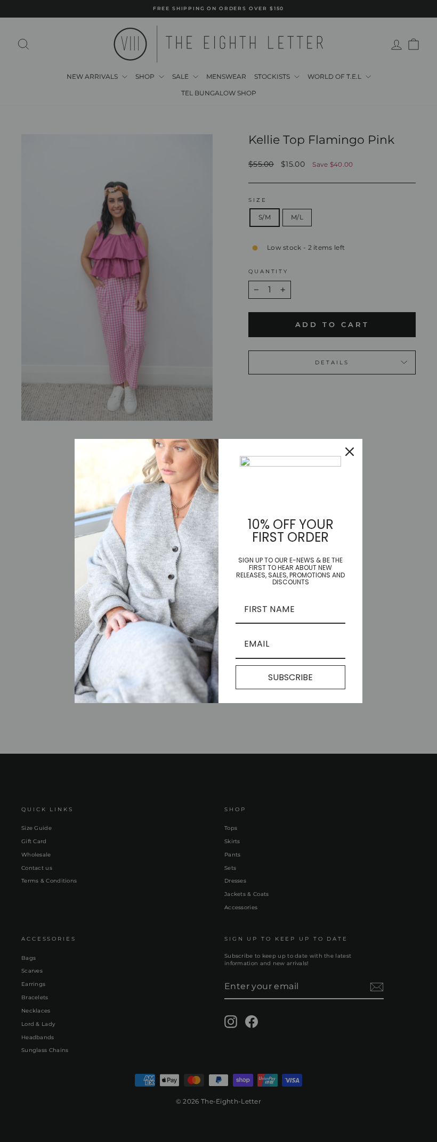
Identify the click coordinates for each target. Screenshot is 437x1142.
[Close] (349, 451)
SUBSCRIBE (290, 677)
